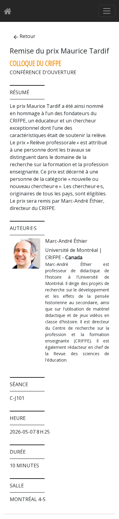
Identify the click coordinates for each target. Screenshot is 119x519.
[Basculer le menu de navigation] (106, 11)
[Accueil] (9, 11)
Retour (27, 36)
